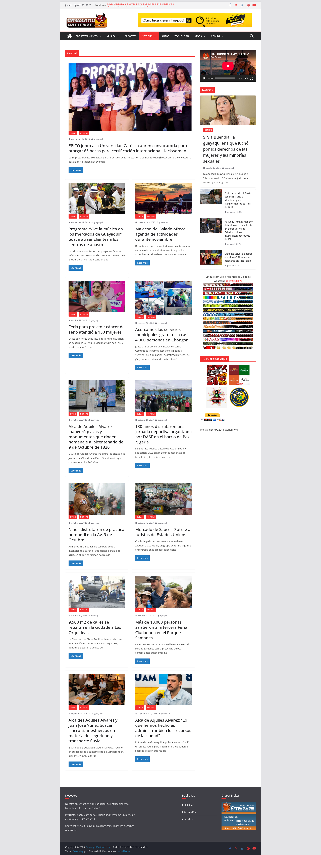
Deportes (130, 36)
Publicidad (188, 805)
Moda (198, 36)
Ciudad (73, 133)
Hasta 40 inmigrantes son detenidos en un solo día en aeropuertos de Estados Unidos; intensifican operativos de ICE (239, 230)
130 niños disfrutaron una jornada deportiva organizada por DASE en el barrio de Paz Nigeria (163, 434)
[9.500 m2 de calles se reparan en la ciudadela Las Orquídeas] (97, 591)
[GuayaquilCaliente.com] (69, 36)
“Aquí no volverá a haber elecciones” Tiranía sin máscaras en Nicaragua (238, 257)
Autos (165, 36)
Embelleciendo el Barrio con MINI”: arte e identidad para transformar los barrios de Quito (238, 200)
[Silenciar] (246, 78)
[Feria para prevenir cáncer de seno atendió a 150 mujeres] (97, 296)
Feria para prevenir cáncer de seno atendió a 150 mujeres (97, 329)
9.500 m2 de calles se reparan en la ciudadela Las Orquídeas (95, 627)
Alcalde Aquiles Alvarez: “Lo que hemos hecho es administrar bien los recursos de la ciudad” (163, 727)
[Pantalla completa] (251, 78)
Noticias (147, 36)
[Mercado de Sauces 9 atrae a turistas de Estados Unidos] (163, 499)
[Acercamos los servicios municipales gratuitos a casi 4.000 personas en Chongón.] (163, 298)
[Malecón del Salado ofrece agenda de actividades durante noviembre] (163, 198)
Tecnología (182, 36)
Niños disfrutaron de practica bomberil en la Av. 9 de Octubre (96, 534)
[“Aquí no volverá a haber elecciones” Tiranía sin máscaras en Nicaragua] (211, 259)
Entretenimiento (87, 36)
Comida (215, 36)
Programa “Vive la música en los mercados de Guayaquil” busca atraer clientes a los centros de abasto (96, 236)
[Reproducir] (204, 78)
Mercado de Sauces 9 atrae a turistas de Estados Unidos (162, 532)
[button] (99, 36)
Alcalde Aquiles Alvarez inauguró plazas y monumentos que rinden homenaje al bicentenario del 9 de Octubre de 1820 (96, 437)
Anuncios (187, 819)
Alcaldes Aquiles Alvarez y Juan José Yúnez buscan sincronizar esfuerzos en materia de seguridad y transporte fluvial (93, 730)
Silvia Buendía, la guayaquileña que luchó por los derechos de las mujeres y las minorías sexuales (140, 7)
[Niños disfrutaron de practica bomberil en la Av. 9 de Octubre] (97, 499)
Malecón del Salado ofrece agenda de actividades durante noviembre (160, 234)
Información (189, 812)
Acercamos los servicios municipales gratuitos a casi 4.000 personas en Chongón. (162, 334)
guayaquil (98, 139)
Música (111, 36)
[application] (228, 65)
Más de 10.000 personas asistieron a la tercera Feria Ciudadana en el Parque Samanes (161, 629)
